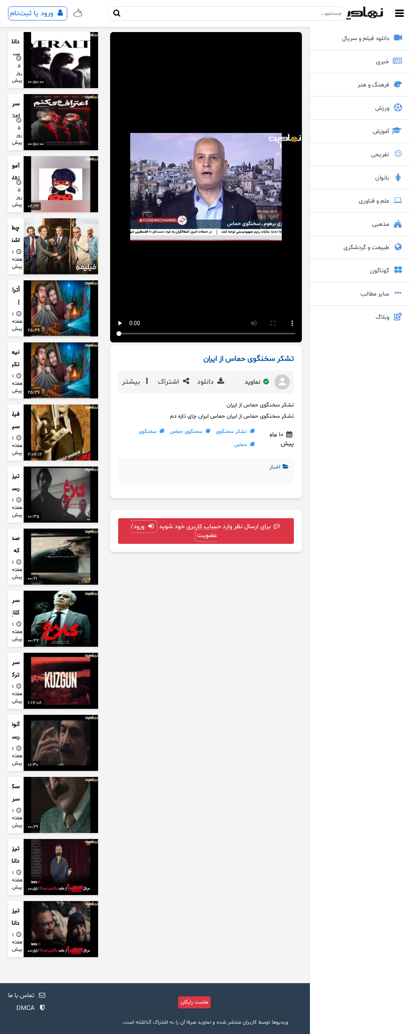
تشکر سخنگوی (231, 431)
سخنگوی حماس (186, 431)
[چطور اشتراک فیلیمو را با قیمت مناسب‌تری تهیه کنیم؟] (61, 246)
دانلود (206, 382)
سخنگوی (148, 431)
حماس (240, 445)
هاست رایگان (194, 1002)
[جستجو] (117, 13)
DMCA (25, 1008)
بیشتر (132, 382)
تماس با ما (21, 995)
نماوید (253, 382)
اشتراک (169, 382)
